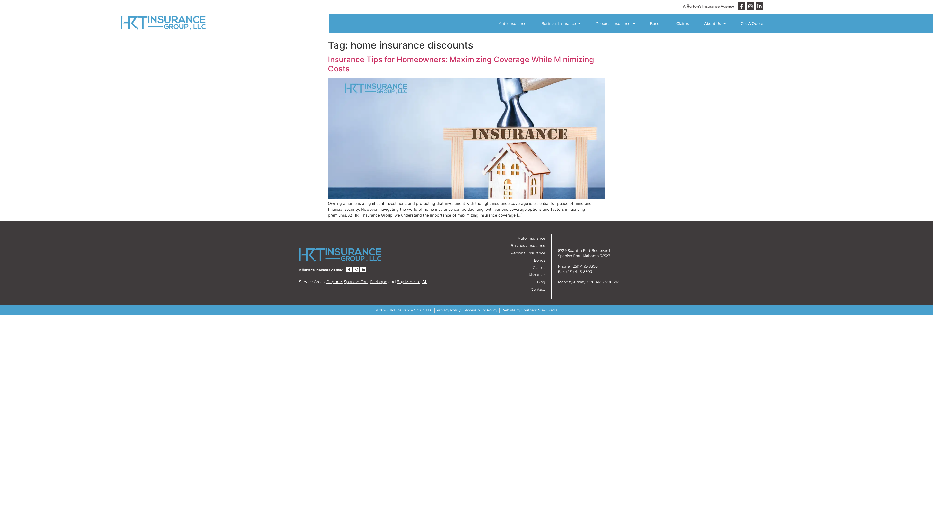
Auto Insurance (512, 23)
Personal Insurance (613, 23)
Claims (682, 23)
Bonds (655, 23)
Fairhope (378, 282)
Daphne (334, 282)
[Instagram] (750, 6)
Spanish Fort (356, 282)
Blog (541, 282)
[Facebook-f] (741, 6)
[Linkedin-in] (759, 6)
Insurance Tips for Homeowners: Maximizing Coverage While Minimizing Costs (461, 64)
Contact (538, 289)
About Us (712, 23)
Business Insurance (558, 23)
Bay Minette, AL (412, 282)
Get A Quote (752, 23)
